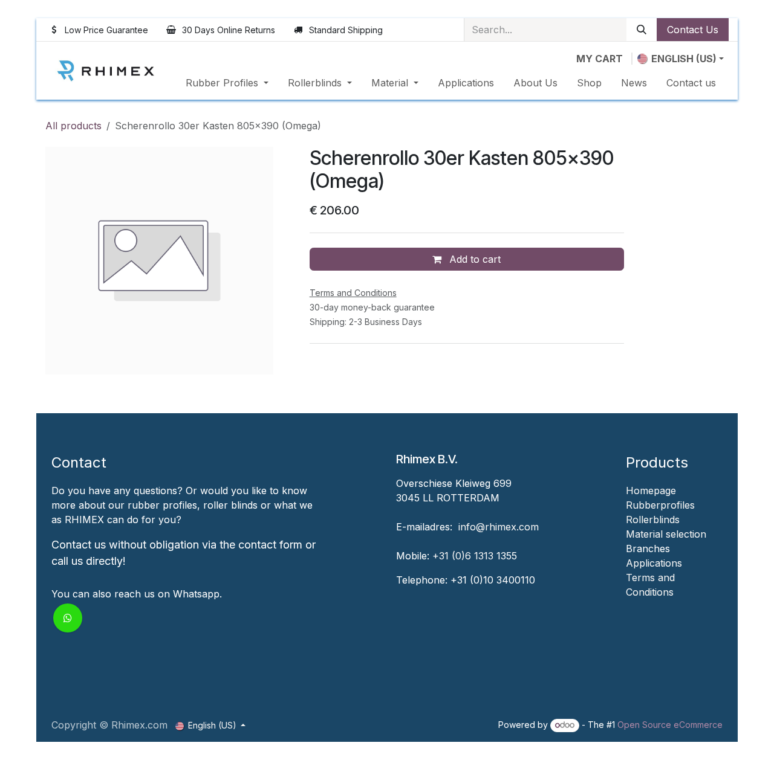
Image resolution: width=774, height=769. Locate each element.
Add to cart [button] (473, 259)
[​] (627, 606)
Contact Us (692, 30)
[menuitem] (227, 83)
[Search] (641, 29)
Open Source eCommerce (670, 724)
